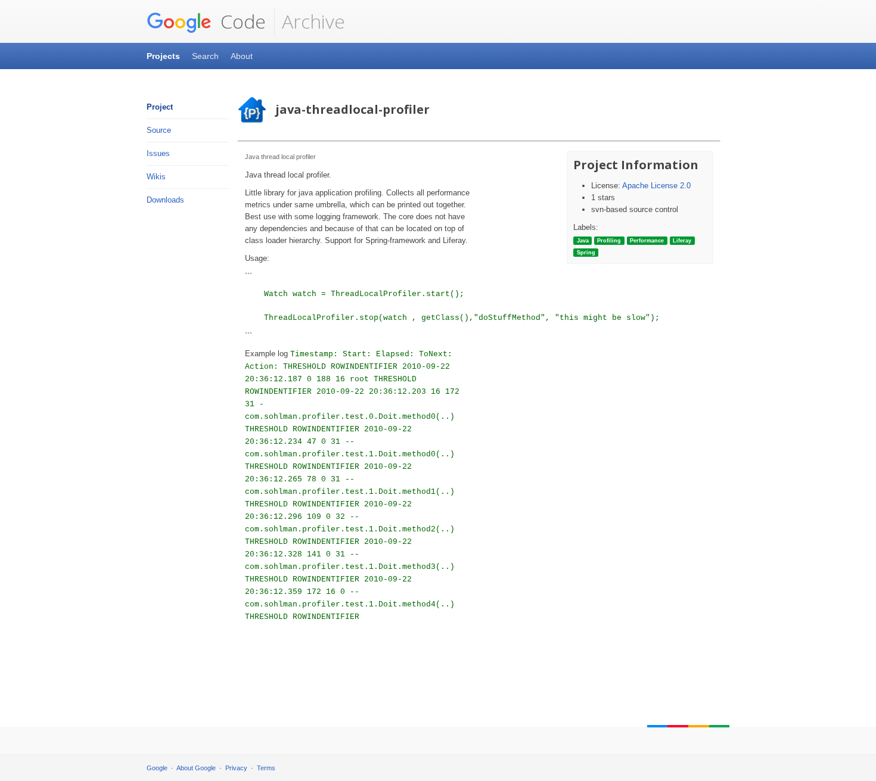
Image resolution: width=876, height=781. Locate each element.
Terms (266, 767)
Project (160, 106)
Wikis (156, 176)
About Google (196, 767)
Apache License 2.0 (656, 185)
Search (205, 56)
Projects (163, 56)
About (242, 56)
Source (159, 130)
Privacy (236, 767)
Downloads (165, 199)
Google (157, 767)
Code (241, 21)
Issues (158, 153)
